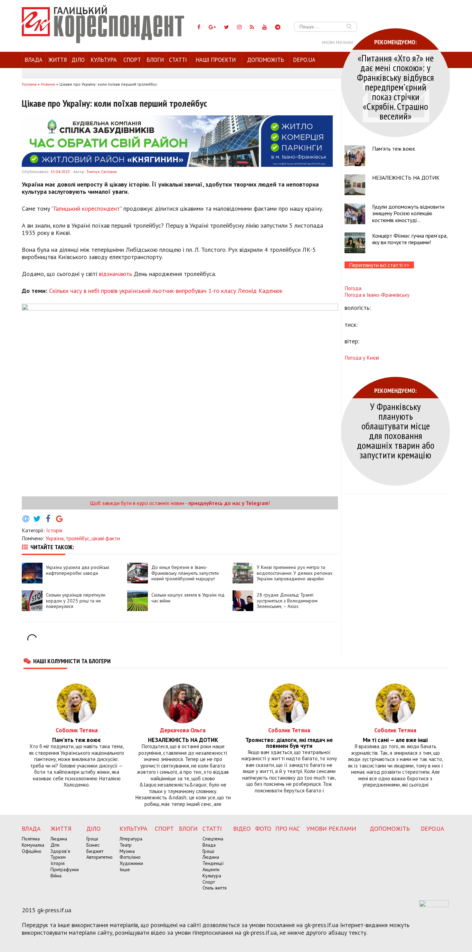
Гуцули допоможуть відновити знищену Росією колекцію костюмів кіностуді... (408, 213)
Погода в (376, 294)
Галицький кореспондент (87, 208)
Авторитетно (99, 857)
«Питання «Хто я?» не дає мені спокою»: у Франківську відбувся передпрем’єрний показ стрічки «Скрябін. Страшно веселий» (395, 86)
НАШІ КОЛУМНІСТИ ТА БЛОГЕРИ (72, 661)
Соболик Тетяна (77, 730)
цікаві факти (106, 538)
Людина (58, 839)
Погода (352, 288)
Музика (127, 851)
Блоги (155, 60)
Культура (104, 60)
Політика (31, 839)
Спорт (132, 60)
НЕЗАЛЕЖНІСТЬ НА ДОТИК (406, 177)
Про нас (287, 828)
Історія (54, 530)
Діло (78, 60)
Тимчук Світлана (101, 171)
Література (131, 839)
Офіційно (31, 851)
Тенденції (213, 863)
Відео (242, 828)
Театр (126, 845)
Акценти (210, 869)
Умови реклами (337, 42)
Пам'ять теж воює (393, 148)
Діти (54, 845)
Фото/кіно (130, 857)
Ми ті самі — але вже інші (395, 740)
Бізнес (93, 845)
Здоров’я (60, 851)
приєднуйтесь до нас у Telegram (228, 502)
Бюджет (94, 851)
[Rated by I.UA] (434, 905)
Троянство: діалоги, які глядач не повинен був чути (289, 743)
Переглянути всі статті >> (379, 264)
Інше (125, 869)
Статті (178, 60)
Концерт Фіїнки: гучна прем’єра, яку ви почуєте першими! (409, 239)
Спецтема (212, 839)
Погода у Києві (361, 357)
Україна (55, 538)
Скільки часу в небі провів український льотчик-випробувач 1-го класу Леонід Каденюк (165, 291)
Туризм (58, 857)
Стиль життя (214, 888)
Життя (57, 60)
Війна (56, 876)
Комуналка (33, 845)
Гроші (92, 839)
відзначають (115, 274)
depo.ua (304, 60)
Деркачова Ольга (183, 730)
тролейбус (77, 538)
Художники (131, 863)
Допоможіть (265, 60)
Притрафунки (64, 869)
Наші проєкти (216, 60)
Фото (263, 828)
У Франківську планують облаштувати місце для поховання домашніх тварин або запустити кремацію (395, 430)
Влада (34, 60)
